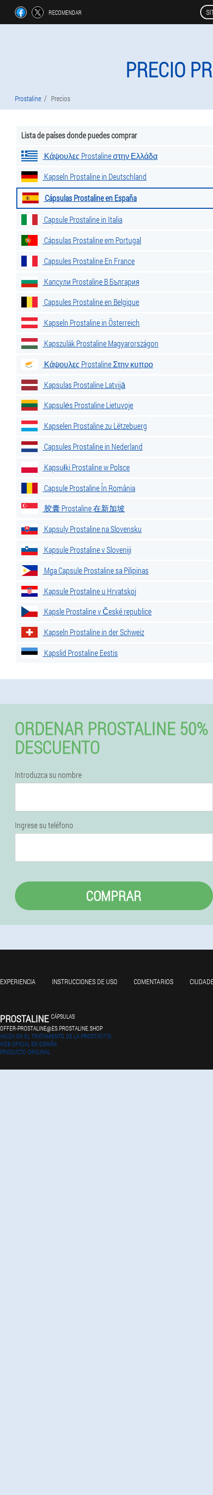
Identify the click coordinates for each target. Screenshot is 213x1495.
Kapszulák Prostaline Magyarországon (101, 343)
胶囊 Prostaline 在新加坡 (84, 508)
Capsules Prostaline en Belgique (91, 302)
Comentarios (153, 981)
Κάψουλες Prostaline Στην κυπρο (98, 364)
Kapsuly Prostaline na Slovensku (92, 529)
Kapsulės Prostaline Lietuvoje (88, 405)
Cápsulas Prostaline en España (90, 197)
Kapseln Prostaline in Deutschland (95, 176)
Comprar (114, 895)
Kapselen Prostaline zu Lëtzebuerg (95, 426)
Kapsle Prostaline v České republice (97, 611)
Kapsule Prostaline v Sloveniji (87, 549)
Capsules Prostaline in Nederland (93, 446)
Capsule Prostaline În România (89, 488)
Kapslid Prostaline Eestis (80, 653)
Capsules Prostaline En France (89, 261)
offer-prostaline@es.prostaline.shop (51, 1028)
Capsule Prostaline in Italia (82, 219)
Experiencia (18, 981)
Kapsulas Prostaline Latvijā (84, 385)
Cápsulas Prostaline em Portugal (92, 240)
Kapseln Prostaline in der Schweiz (93, 632)
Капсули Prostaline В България (91, 281)
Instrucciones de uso (84, 981)
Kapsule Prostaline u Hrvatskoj (89, 591)
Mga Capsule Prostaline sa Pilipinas (96, 570)
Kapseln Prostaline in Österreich (91, 322)
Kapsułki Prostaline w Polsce (86, 467)
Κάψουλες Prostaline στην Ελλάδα (100, 156)
